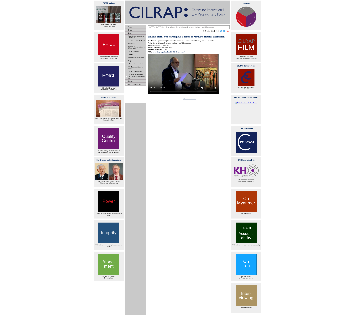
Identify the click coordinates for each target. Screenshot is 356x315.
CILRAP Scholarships (135, 71)
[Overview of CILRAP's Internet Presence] (208, 32)
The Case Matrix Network (136, 41)
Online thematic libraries (136, 58)
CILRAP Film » (161, 27)
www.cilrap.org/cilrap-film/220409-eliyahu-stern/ (169, 52)
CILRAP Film (132, 44)
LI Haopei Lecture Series (136, 64)
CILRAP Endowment (134, 84)
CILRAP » (152, 27)
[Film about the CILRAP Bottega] (213, 32)
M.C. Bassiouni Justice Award (135, 67)
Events (130, 30)
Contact (130, 81)
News (130, 33)
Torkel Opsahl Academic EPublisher (136, 37)
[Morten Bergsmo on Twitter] (220, 32)
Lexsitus (130, 55)
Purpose (130, 27)
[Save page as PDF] (228, 32)
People (130, 61)
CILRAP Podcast (133, 51)
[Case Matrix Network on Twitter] (224, 32)
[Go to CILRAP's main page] (204, 32)
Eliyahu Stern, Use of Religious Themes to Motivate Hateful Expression (190, 27)
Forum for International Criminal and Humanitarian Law (136, 76)
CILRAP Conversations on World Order (136, 47)
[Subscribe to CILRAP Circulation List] (217, 32)
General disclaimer (189, 99)
